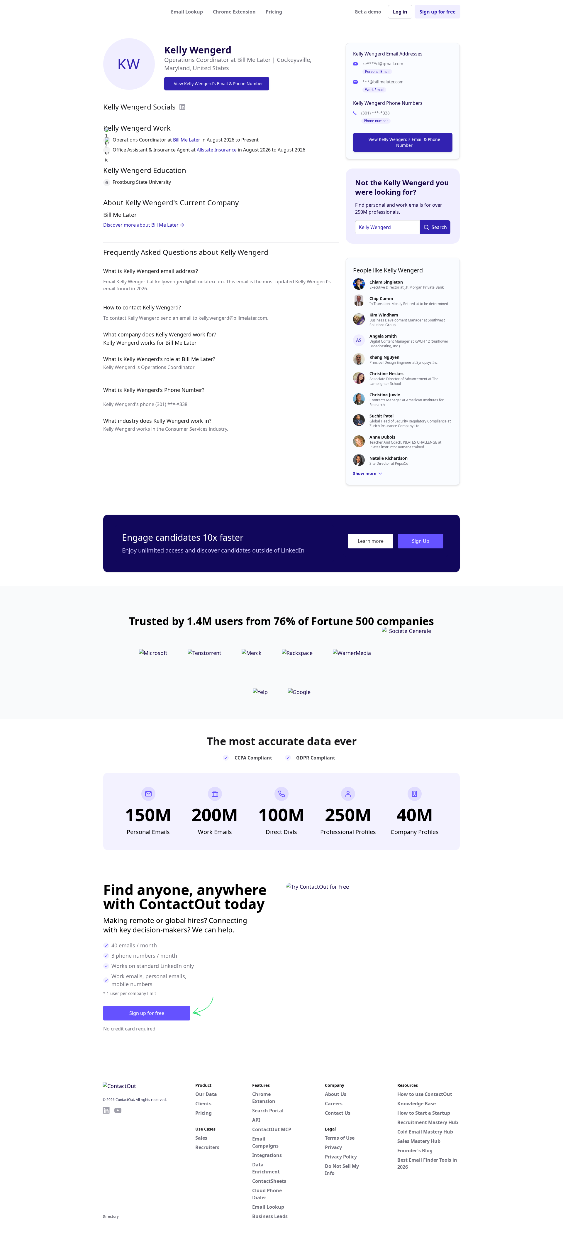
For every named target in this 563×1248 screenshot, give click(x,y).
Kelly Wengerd (197, 49)
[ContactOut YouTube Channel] (117, 1159)
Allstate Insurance (217, 149)
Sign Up (420, 541)
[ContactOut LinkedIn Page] (106, 1159)
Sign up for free (437, 12)
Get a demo (368, 12)
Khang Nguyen (384, 357)
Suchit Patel (381, 416)
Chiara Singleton (386, 282)
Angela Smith (383, 336)
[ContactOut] (131, 11)
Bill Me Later (186, 140)
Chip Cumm (381, 298)
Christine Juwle (384, 395)
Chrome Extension (234, 12)
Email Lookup (187, 12)
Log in (400, 12)
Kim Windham (383, 315)
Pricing (274, 12)
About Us (335, 1094)
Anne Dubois (382, 437)
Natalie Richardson (388, 458)
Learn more (371, 541)
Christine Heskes (386, 373)
